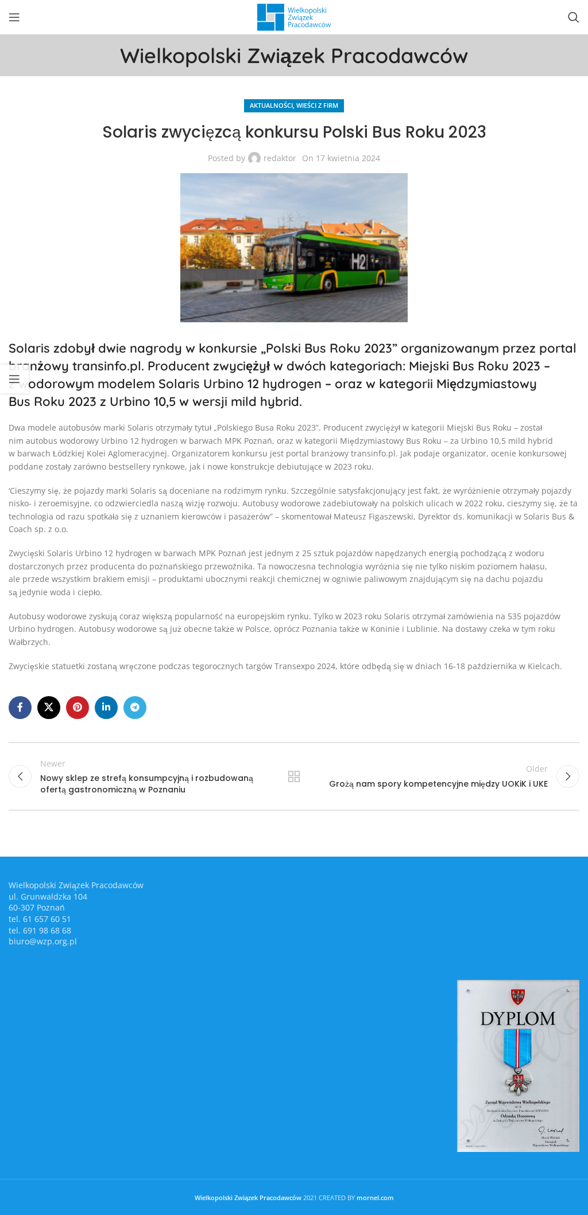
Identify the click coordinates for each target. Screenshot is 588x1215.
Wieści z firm (317, 105)
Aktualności (271, 105)
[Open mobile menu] (14, 17)
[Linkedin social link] (106, 707)
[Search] (573, 17)
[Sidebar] (14, 379)
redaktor (280, 158)
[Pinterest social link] (77, 707)
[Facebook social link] (20, 707)
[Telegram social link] (134, 707)
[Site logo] (294, 16)
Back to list (294, 776)
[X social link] (48, 707)
